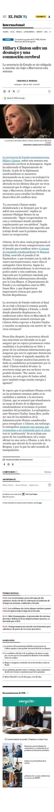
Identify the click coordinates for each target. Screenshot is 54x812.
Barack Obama (21, 485)
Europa (6, 32)
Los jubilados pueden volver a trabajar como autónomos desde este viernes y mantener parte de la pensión (27, 671)
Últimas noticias (11, 593)
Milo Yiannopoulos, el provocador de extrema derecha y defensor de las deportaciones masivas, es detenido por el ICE (26, 618)
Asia (45, 32)
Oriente (39, 32)
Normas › (47, 472)
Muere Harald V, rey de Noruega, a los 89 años (23, 677)
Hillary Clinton (8, 485)
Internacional (14, 25)
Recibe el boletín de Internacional (19, 460)
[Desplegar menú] (5, 17)
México (19, 32)
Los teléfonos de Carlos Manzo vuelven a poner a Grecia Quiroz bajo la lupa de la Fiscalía (27, 609)
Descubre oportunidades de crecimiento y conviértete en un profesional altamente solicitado (36, 748)
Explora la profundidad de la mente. (35, 762)
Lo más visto (8, 640)
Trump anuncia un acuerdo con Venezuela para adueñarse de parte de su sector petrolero (27, 627)
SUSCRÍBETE (41, 17)
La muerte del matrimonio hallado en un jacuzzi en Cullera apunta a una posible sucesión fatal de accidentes (27, 647)
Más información (8, 497)
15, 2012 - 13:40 (31, 84)
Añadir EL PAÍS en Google (16, 98)
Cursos (27, 701)
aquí (40, 503)
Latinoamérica (29, 32)
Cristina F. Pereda (27, 81)
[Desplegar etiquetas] (49, 485)
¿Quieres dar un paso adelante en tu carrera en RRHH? (37, 777)
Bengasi (44, 251)
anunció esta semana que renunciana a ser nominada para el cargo (26, 428)
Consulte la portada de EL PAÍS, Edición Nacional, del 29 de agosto (30, 40)
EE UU (12, 32)
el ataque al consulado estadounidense (26, 250)
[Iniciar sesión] (49, 17)
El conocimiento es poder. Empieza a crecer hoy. (26, 739)
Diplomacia (33, 485)
